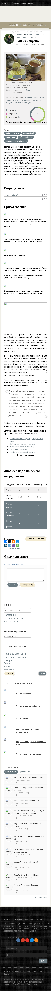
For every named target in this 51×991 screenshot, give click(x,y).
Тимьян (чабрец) (11, 195)
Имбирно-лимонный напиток (23, 452)
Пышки (36, 875)
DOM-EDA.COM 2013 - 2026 (16, 971)
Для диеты (36, 100)
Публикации (24, 772)
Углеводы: (9, 669)
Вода (6, 199)
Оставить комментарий (13, 564)
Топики (13, 25)
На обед (37, 97)
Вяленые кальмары (34, 800)
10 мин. (28, 90)
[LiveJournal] (5, 545)
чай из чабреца (25, 137)
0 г (16, 110)
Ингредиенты (33, 31)
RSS (45, 897)
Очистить (9, 673)
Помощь (18, 920)
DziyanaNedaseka (21, 823)
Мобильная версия (33, 920)
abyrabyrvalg (19, 849)
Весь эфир (39, 897)
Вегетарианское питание (20, 100)
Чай (34, 37)
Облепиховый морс (19, 449)
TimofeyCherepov (21, 787)
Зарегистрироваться (22, 3)
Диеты (29, 836)
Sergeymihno (19, 800)
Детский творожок (36, 777)
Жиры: (7, 666)
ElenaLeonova (22, 44)
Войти (5, 3)
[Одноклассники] (13, 541)
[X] (9, 541)
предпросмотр (27, 584)
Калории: (8, 660)
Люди (39, 25)
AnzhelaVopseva (20, 777)
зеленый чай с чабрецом (16, 141)
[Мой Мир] (17, 541)
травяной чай (28, 133)
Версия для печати (36, 539)
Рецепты (14, 31)
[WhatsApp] (17, 545)
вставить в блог (15, 548)
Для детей (28, 102)
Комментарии (11, 772)
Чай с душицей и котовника (22, 444)
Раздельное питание (14, 102)
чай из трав (10, 137)
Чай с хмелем (22, 718)
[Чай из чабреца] (25, 67)
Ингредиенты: (11, 621)
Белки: (7, 663)
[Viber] (13, 545)
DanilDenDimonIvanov (23, 875)
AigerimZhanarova (21, 862)
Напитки (39, 35)
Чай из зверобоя (23, 693)
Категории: (10, 614)
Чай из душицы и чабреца (28, 706)
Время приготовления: (15, 657)
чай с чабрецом (12, 133)
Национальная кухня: (15, 653)
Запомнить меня (14, 961)
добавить (12, 584)
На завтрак (28, 97)
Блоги (26, 25)
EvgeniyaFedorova (21, 885)
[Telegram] (9, 545)
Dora (16, 810)
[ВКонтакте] (5, 541)
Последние (13, 767)
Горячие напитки (24, 37)
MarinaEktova (19, 836)
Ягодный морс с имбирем (21, 446)
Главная (20, 35)
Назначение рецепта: (15, 618)
